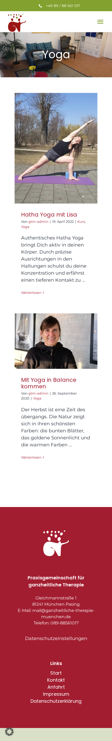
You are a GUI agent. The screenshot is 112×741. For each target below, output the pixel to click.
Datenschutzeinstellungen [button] (56, 638)
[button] (9, 731)
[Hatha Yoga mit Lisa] (56, 148)
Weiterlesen (31, 292)
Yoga (25, 227)
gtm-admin (38, 221)
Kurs (81, 221)
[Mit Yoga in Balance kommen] (56, 341)
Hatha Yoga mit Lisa (49, 214)
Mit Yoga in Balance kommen (48, 383)
